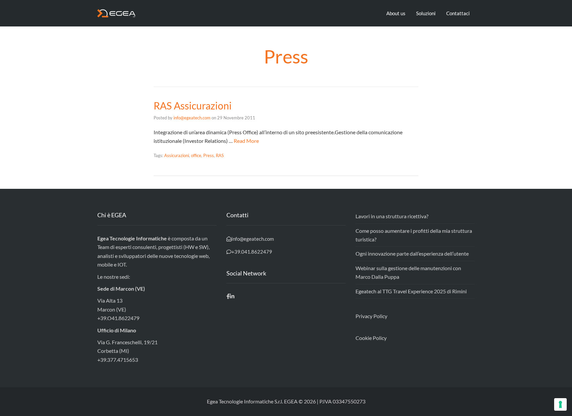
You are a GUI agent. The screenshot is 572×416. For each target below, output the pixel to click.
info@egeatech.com (192, 117)
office (196, 155)
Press (208, 155)
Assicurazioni (176, 155)
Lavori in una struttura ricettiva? (392, 216)
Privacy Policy (371, 316)
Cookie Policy (371, 338)
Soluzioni (426, 13)
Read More (246, 141)
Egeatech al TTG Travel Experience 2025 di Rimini (411, 291)
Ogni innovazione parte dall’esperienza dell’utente (412, 253)
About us (395, 13)
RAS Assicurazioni (193, 105)
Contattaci (458, 13)
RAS (220, 155)
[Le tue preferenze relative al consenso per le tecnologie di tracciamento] (560, 404)
